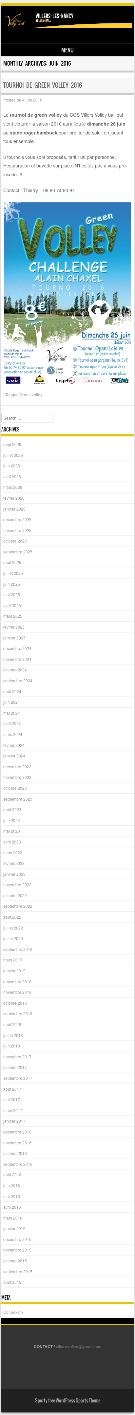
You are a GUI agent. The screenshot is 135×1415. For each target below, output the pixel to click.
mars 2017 (12, 1110)
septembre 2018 (17, 1013)
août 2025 (12, 562)
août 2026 (12, 444)
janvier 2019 (14, 970)
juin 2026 (11, 465)
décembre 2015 (17, 1239)
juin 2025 (11, 584)
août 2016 (12, 1174)
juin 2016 (11, 1185)
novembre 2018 (17, 992)
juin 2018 (11, 1045)
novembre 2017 (17, 1056)
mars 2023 (12, 852)
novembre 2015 (17, 1250)
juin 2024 (11, 702)
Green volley (31, 394)
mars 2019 (12, 959)
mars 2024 (12, 734)
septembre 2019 (17, 949)
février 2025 (14, 627)
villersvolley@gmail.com (79, 1346)
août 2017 (12, 1089)
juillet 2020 (13, 938)
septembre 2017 (17, 1078)
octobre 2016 (15, 1153)
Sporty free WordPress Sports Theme (67, 1400)
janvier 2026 (14, 509)
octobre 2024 (15, 669)
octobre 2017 (15, 1067)
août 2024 (12, 691)
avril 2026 (12, 476)
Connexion (13, 1312)
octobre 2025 (15, 541)
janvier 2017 (14, 1121)
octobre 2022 (15, 895)
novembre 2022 (17, 884)
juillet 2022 (13, 927)
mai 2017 (11, 1099)
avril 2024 (12, 723)
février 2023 (14, 863)
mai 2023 (11, 831)
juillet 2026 (13, 455)
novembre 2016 (17, 1142)
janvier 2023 (14, 874)
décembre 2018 (17, 981)
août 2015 (12, 1282)
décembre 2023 (17, 766)
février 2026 (14, 498)
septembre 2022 (17, 906)
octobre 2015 (15, 1260)
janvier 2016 (14, 1228)
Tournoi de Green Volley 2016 (42, 85)
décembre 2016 (17, 1132)
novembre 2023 (17, 777)
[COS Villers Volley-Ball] (66, 25)
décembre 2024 (17, 648)
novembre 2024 (17, 659)
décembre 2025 (17, 519)
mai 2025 (11, 594)
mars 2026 (12, 487)
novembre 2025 (17, 530)
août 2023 (12, 809)
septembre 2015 (17, 1271)
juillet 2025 (13, 573)
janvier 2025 (14, 637)
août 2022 (12, 917)
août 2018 (12, 1024)
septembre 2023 (17, 799)
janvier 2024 (14, 755)
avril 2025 (12, 605)
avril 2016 (12, 1207)
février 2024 (14, 745)
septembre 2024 (17, 680)
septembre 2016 (17, 1164)
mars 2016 (12, 1218)
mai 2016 (11, 1196)
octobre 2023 (15, 788)
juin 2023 (11, 820)
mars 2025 (12, 616)
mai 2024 (11, 713)
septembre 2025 (17, 551)
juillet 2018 (13, 1035)
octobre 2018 (15, 1003)
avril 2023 (12, 841)
